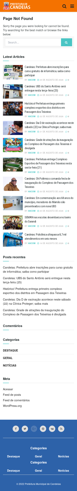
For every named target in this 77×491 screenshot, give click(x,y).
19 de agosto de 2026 (51, 226)
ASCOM (31, 79)
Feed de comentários (16, 400)
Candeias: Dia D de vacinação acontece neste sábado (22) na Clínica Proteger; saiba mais (37, 301)
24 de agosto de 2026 (51, 79)
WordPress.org (12, 406)
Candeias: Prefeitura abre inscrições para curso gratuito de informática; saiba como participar (47, 71)
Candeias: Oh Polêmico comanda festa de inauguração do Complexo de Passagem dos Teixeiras (49, 183)
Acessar (8, 389)
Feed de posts (12, 395)
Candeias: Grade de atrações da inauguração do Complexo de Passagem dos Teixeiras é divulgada (49, 144)
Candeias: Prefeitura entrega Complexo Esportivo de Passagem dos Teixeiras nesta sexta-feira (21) (48, 163)
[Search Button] (66, 42)
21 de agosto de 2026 (51, 131)
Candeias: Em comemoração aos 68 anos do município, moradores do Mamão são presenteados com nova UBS (49, 202)
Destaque (10, 350)
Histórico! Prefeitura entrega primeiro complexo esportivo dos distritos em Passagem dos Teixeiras (45, 108)
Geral (8, 358)
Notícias (9, 365)
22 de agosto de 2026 (51, 116)
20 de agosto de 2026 (51, 191)
